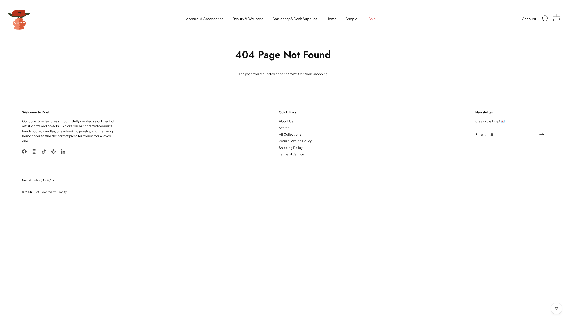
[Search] (545, 19)
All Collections (290, 134)
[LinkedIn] (63, 151)
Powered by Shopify (53, 192)
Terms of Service (291, 154)
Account (529, 19)
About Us (286, 121)
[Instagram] (34, 151)
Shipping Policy (291, 148)
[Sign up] (541, 134)
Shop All (352, 19)
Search (284, 128)
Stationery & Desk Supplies (295, 19)
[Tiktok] (44, 151)
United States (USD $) (36, 180)
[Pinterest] (53, 151)
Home (331, 19)
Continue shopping (313, 74)
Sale (372, 19)
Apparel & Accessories (204, 19)
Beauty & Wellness (248, 19)
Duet (36, 192)
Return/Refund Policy (295, 141)
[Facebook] (24, 151)
